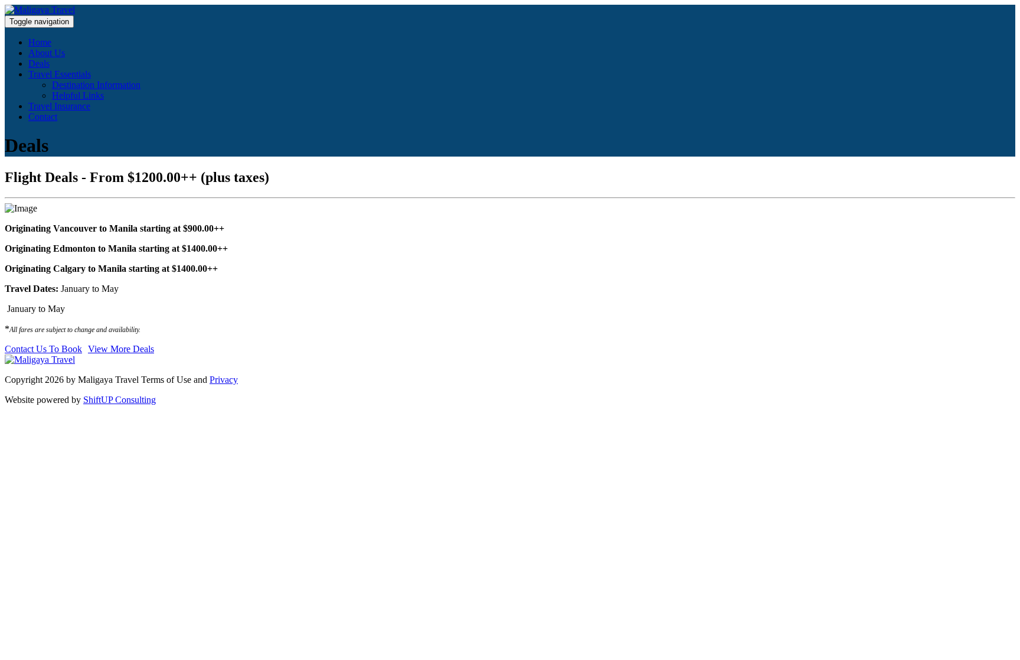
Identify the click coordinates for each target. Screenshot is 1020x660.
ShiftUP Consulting (119, 400)
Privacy (224, 380)
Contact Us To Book (43, 349)
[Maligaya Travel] (40, 10)
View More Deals (121, 349)
